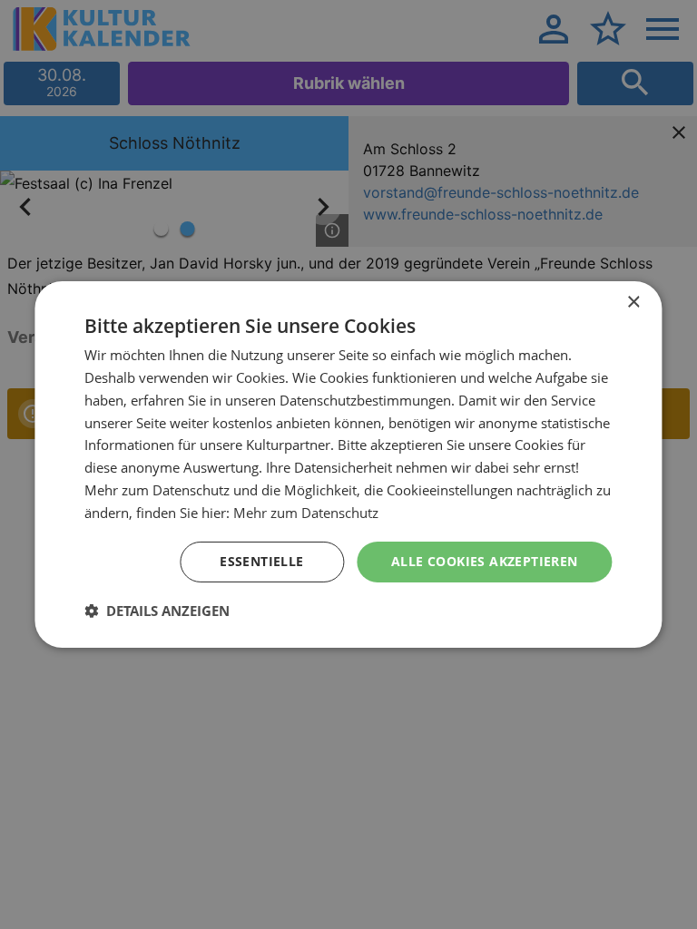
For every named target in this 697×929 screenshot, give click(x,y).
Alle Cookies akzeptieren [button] (484, 561)
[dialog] (348, 464)
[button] (157, 611)
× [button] (633, 302)
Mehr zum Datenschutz (305, 513)
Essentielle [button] (261, 561)
